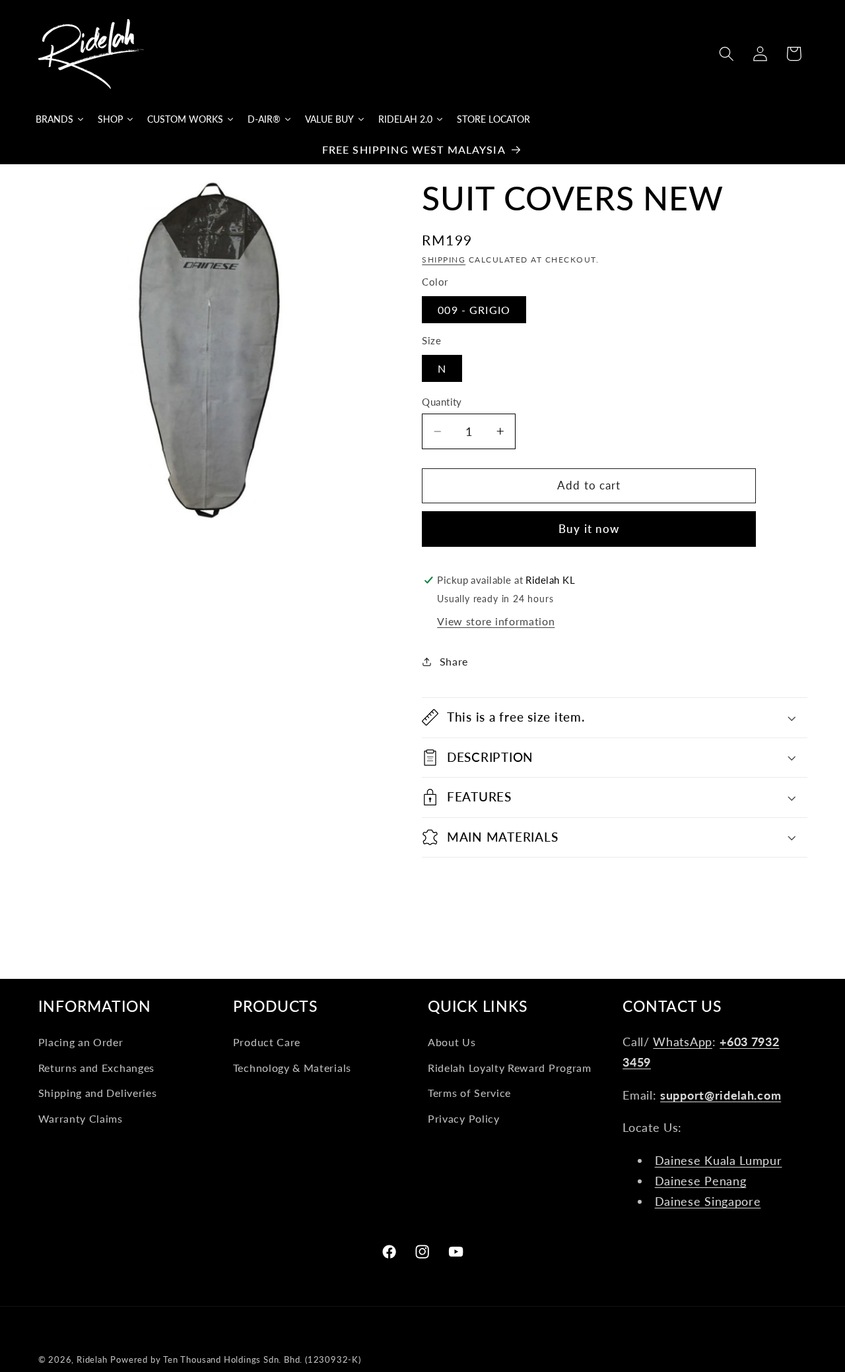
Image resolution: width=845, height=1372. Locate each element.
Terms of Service (469, 1092)
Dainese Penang (701, 1180)
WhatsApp (682, 1041)
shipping (443, 259)
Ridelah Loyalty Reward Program (510, 1067)
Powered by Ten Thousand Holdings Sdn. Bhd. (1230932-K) (235, 1360)
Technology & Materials (292, 1067)
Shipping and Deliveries (97, 1092)
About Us (452, 1042)
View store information (496, 621)
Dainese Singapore (708, 1201)
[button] (726, 54)
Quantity (442, 402)
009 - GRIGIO (474, 309)
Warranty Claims (80, 1118)
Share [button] (454, 661)
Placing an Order (80, 1042)
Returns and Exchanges (96, 1067)
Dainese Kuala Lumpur (718, 1160)
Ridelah (92, 1360)
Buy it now (589, 529)
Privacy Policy (464, 1118)
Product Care (266, 1042)
